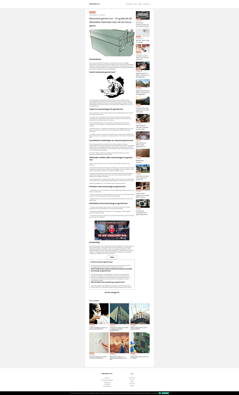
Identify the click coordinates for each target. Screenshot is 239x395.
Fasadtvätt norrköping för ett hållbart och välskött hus (142, 177)
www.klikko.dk (108, 386)
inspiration (138, 19)
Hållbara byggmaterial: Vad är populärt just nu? (138, 328)
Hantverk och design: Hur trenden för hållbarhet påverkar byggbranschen (119, 329)
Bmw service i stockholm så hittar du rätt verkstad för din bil (142, 24)
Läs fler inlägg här (112, 292)
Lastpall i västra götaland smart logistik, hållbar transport (142, 195)
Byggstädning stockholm (140, 161)
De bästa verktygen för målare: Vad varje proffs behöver (98, 357)
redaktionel (92, 12)
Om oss (135, 4)
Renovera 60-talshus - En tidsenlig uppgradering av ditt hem (118, 358)
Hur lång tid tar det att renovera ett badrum (139, 357)
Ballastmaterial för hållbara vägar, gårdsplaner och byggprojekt (141, 145)
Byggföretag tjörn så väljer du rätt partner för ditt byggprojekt (143, 75)
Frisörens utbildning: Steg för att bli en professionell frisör (98, 328)
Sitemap (132, 385)
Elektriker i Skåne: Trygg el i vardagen (142, 41)
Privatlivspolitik (165, 393)
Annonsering (129, 4)
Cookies (140, 4)
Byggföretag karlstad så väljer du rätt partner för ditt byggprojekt (143, 92)
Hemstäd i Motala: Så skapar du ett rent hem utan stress (142, 57)
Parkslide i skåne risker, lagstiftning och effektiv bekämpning (142, 110)
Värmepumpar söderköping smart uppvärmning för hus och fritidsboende (142, 212)
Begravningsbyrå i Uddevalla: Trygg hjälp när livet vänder (142, 127)
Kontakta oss (146, 4)
